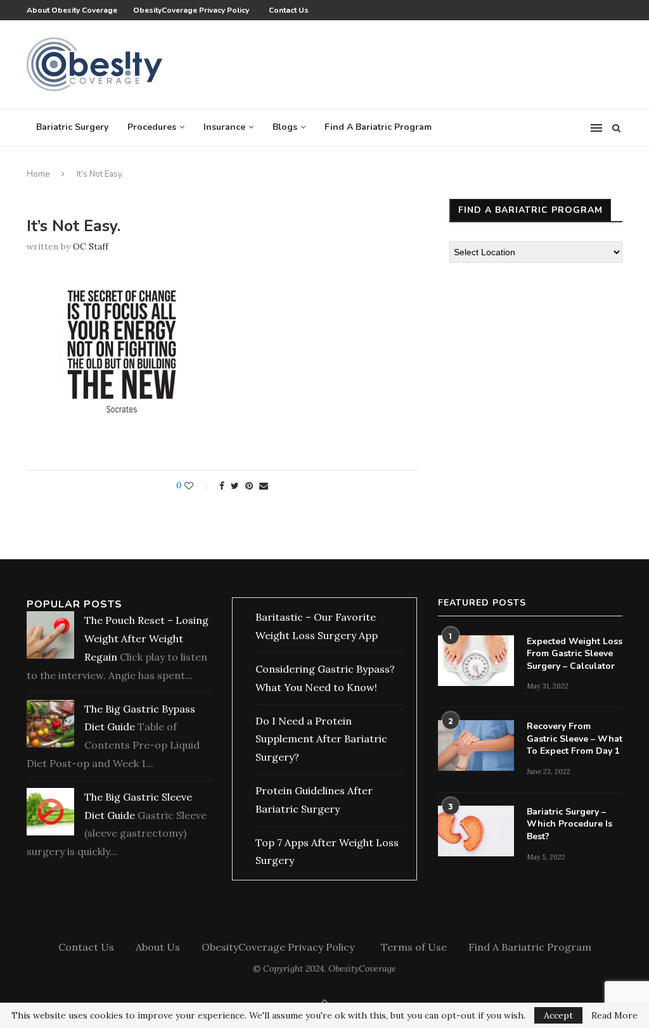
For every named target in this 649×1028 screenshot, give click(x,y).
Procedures (151, 127)
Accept (558, 1015)
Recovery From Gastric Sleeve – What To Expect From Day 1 (574, 738)
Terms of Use (414, 947)
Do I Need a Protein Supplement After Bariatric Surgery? (321, 739)
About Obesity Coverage (72, 10)
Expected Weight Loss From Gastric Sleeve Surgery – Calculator (574, 653)
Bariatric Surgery (72, 127)
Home (38, 174)
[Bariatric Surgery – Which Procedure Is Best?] (476, 831)
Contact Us (289, 10)
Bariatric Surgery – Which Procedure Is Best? (569, 824)
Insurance (224, 127)
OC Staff (90, 246)
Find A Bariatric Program (378, 127)
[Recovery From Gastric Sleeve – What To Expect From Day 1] (476, 745)
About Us (158, 947)
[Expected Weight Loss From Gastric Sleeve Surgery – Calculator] (476, 660)
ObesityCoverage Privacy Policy (193, 10)
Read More (614, 1015)
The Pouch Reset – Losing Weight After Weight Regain (146, 638)
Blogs (285, 127)
